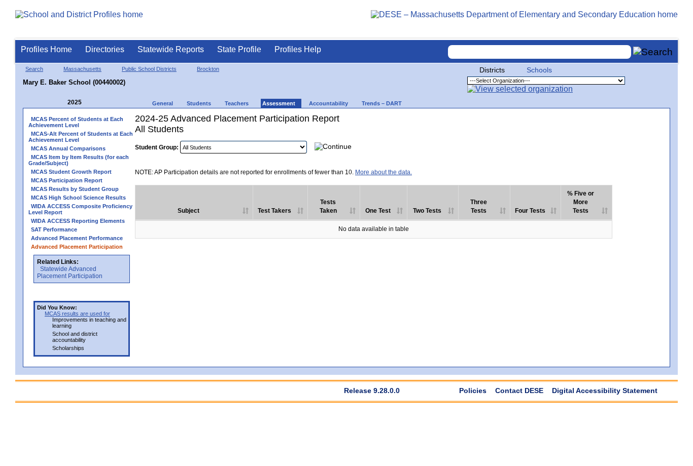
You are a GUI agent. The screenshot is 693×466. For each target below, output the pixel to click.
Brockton (208, 69)
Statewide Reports (170, 49)
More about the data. (383, 172)
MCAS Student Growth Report (71, 172)
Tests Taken (328, 206)
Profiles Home (46, 49)
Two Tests (427, 210)
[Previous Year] (60, 102)
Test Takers (274, 210)
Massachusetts (82, 69)
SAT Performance (54, 229)
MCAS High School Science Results (78, 198)
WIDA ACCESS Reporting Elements (78, 221)
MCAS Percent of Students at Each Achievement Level (75, 122)
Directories (104, 49)
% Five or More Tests (580, 202)
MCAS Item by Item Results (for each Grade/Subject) (78, 160)
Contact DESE (519, 390)
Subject (188, 210)
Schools (539, 70)
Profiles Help (297, 49)
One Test (378, 210)
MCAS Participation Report (66, 180)
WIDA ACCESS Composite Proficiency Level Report (80, 209)
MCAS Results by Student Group (75, 189)
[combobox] (540, 52)
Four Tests (530, 210)
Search (34, 69)
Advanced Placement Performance (77, 238)
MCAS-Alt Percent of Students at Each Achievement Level (80, 137)
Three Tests (478, 206)
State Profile (239, 49)
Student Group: (157, 147)
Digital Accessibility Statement (604, 390)
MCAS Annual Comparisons (68, 148)
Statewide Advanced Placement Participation (69, 272)
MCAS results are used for (77, 313)
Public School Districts (149, 69)
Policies (473, 390)
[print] (601, 146)
